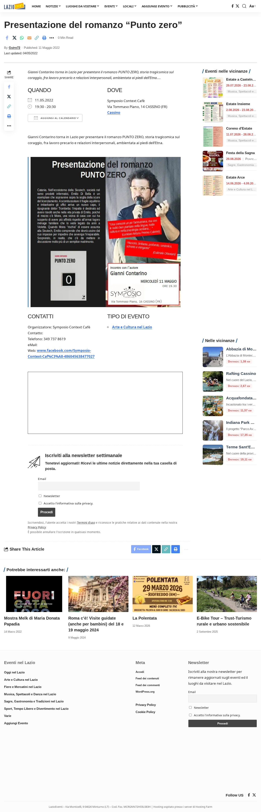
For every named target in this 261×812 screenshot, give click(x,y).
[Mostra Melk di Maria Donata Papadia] (34, 594)
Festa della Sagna (240, 153)
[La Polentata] (163, 594)
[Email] (29, 37)
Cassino (113, 112)
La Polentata (145, 618)
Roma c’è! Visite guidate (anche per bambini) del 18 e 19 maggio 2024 (96, 624)
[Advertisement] (230, 269)
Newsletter (51, 496)
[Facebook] (232, 6)
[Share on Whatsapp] (22, 37)
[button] (244, 6)
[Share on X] (14, 37)
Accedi (140, 671)
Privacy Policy (37, 527)
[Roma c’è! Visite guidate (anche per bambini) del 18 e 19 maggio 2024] (98, 594)
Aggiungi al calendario (58, 118)
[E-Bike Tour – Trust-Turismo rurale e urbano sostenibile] (227, 594)
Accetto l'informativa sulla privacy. (68, 503)
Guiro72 (14, 47)
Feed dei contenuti (147, 678)
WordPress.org (145, 691)
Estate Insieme (238, 104)
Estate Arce (235, 177)
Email (42, 479)
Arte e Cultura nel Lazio (132, 327)
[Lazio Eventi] (14, 6)
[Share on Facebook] (7, 37)
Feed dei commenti (148, 685)
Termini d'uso (86, 522)
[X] (237, 6)
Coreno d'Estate (239, 128)
